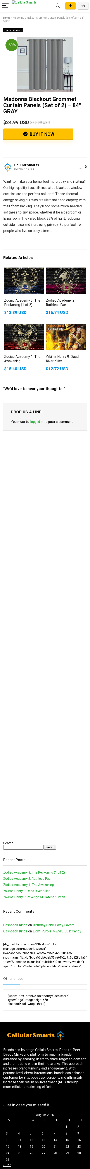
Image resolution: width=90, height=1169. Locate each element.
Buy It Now (41, 134)
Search (8, 843)
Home (6, 17)
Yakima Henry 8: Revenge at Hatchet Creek (34, 897)
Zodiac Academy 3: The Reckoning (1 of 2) (22, 302)
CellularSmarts (26, 165)
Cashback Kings (15, 925)
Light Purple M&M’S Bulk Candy (57, 931)
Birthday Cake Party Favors (53, 925)
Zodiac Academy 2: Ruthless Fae (60, 302)
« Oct (7, 1165)
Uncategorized (13, 30)
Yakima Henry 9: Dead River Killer (26, 891)
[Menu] (5, 6)
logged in (36, 422)
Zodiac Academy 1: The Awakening (28, 885)
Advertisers (70, 5)
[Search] (58, 6)
